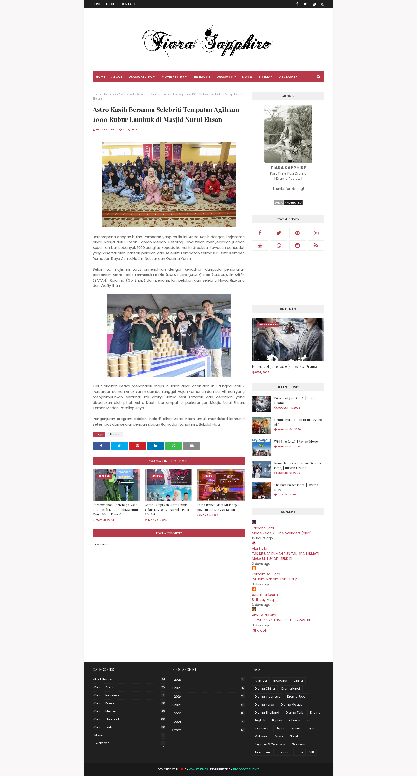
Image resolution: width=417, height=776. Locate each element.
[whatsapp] (279, 245)
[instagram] (314, 4)
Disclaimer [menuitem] (287, 76)
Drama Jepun (297, 696)
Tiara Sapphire (106, 129)
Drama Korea (129, 703)
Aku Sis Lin (260, 548)
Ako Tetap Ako (264, 615)
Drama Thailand (129, 719)
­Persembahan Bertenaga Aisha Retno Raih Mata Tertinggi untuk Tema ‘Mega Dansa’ (116, 509)
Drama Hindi (290, 689)
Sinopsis (298, 744)
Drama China (129, 687)
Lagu (310, 728)
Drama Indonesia (129, 695)
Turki (299, 752)
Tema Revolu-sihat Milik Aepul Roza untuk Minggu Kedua (218, 507)
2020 (209, 730)
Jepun (280, 728)
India (310, 720)
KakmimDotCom (266, 574)
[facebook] (297, 4)
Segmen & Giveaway (270, 744)
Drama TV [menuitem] (225, 76)
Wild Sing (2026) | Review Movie (296, 441)
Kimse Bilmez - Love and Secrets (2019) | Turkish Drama (297, 465)
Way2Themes (198, 769)
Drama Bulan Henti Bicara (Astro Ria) (298, 422)
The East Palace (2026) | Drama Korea (296, 487)
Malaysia (261, 736)
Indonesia (262, 728)
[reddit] (297, 245)
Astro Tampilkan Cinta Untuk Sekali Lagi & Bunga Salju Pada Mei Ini (167, 509)
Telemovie (129, 743)
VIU (311, 752)
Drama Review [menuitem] (140, 76)
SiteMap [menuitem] (265, 76)
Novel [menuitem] (247, 76)
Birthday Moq (263, 599)
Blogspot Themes (246, 769)
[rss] (316, 245)
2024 (209, 696)
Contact (128, 4)
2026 (209, 679)
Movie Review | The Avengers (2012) (282, 533)
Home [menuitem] (100, 76)
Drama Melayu (129, 711)
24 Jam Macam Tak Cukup (275, 579)
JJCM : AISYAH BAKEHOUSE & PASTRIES (282, 620)
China (298, 681)
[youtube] (260, 245)
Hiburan (110, 94)
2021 (209, 722)
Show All (260, 630)
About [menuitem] (116, 76)
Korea (296, 728)
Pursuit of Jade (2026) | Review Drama (284, 366)
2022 (209, 713)
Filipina (277, 720)
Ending (315, 712)
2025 (209, 688)
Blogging (280, 681)
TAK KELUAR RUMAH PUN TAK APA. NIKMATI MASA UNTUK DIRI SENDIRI (285, 556)
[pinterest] (322, 4)
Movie (129, 735)
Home (97, 4)
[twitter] (305, 4)
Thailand (283, 752)
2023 (209, 705)
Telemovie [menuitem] (201, 76)
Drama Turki (129, 727)
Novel (294, 736)
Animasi (261, 681)
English (260, 720)
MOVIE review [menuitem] (172, 76)
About (111, 4)
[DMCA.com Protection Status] (288, 204)
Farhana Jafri (263, 528)
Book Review (129, 679)
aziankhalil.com (265, 594)
